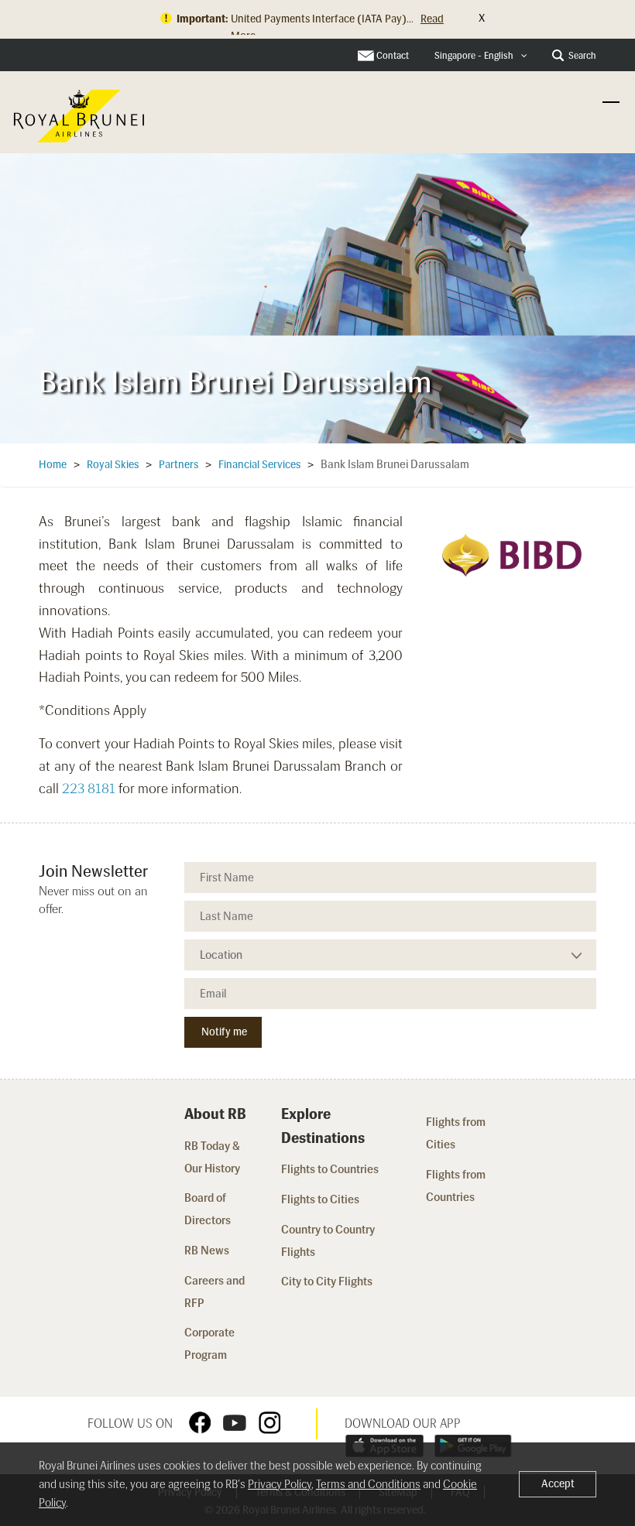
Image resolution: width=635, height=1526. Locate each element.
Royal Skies (113, 464)
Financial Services (259, 464)
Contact (392, 55)
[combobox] (480, 56)
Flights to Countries (330, 1169)
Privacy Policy (279, 1484)
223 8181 (88, 788)
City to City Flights (328, 1281)
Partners (178, 464)
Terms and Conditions (368, 1484)
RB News (206, 1250)
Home (53, 464)
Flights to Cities (320, 1199)
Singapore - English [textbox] (473, 55)
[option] (317, 293)
